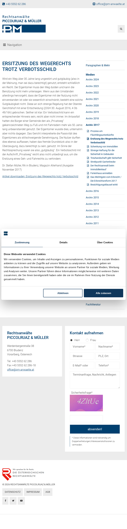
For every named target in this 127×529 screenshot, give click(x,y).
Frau (93, 340)
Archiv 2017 (93, 124)
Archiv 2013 (92, 210)
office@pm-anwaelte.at (110, 4)
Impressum (33, 492)
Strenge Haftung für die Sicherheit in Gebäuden (102, 152)
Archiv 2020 (92, 105)
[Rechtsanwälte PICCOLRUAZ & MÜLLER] (42, 24)
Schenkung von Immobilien (104, 146)
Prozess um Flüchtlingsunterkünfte (102, 133)
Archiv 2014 (92, 204)
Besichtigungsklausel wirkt (104, 184)
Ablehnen (62, 293)
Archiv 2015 (92, 197)
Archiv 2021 (92, 99)
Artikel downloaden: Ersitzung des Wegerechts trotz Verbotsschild (40, 176)
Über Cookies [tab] (105, 242)
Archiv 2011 (92, 223)
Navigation (14, 45)
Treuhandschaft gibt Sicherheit (106, 158)
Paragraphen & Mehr (98, 65)
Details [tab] (64, 242)
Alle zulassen (103, 293)
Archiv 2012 (92, 216)
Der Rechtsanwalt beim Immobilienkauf (102, 167)
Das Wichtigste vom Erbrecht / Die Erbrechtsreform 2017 (105, 179)
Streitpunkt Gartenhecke (102, 161)
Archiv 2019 (92, 112)
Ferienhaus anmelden (101, 173)
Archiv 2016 (92, 191)
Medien (90, 74)
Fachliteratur (93, 304)
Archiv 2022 (92, 92)
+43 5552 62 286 (16, 4)
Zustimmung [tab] (22, 242)
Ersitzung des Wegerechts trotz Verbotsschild (106, 140)
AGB (47, 492)
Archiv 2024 (92, 79)
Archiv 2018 (92, 118)
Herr (77, 340)
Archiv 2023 (92, 86)
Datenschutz (13, 492)
